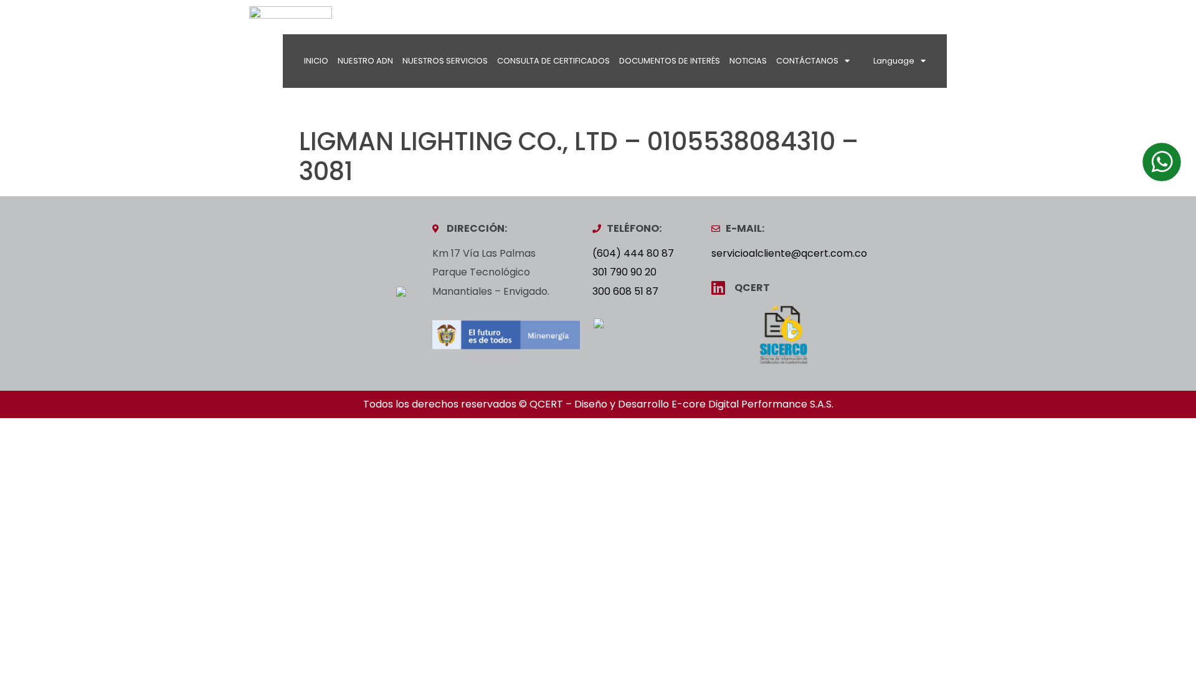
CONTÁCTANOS (807, 61)
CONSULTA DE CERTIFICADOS (553, 61)
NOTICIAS (748, 61)
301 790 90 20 (624, 272)
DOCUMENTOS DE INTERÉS (669, 61)
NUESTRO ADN (365, 61)
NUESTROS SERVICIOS (445, 61)
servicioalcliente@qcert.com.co (789, 253)
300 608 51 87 (625, 291)
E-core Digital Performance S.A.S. (752, 404)
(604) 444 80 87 (633, 253)
